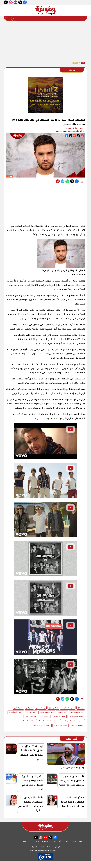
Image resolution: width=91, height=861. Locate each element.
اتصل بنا (34, 846)
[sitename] (45, 827)
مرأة (37, 841)
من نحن (57, 846)
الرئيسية (81, 841)
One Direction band (15, 712)
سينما (68, 841)
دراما (74, 841)
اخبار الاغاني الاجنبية (60, 725)
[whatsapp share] (67, 181)
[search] (7, 18)
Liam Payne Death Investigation (72, 721)
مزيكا (75, 63)
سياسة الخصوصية (46, 846)
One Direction (31, 712)
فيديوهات (44, 841)
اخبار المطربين (62, 712)
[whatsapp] (58, 181)
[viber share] (62, 181)
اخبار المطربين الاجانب (47, 712)
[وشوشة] (45, 10)
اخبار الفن (29, 707)
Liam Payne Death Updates (48, 721)
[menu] (13, 18)
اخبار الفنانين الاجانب (77, 712)
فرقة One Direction (58, 716)
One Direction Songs (76, 716)
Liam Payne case (30, 716)
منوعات (23, 841)
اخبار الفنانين (18, 707)
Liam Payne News (29, 721)
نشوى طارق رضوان (74, 128)
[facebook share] (77, 181)
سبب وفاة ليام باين (68, 707)
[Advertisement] (45, 41)
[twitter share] (72, 181)
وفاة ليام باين (40, 707)
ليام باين (80, 707)
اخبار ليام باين (53, 707)
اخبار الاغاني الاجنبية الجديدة (41, 725)
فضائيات (54, 841)
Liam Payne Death (77, 725)
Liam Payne (44, 716)
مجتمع (31, 841)
